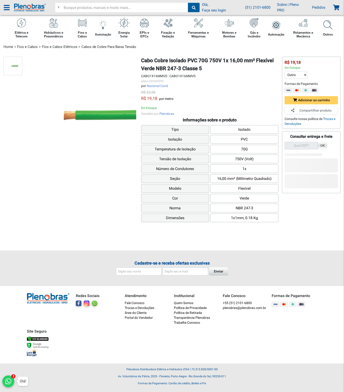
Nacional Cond (157, 86)
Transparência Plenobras (192, 317)
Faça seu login (214, 10)
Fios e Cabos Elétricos (59, 47)
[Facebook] (78, 303)
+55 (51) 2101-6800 (237, 303)
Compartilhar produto (316, 110)
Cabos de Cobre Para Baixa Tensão (108, 47)
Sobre (282, 4)
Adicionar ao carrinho (314, 100)
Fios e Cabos (27, 47)
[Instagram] (86, 303)
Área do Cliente (135, 313)
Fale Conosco (134, 303)
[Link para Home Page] (34, 7)
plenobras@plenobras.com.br (244, 308)
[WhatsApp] (94, 303)
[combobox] (125, 7)
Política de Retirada (188, 313)
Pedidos (318, 7)
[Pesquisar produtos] (194, 7)
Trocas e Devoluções (139, 308)
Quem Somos (183, 303)
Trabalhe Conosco (187, 322)
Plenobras (166, 114)
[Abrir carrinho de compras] (335, 8)
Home (8, 47)
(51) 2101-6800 (258, 7)
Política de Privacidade (190, 308)
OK (322, 145)
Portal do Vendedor (139, 317)
